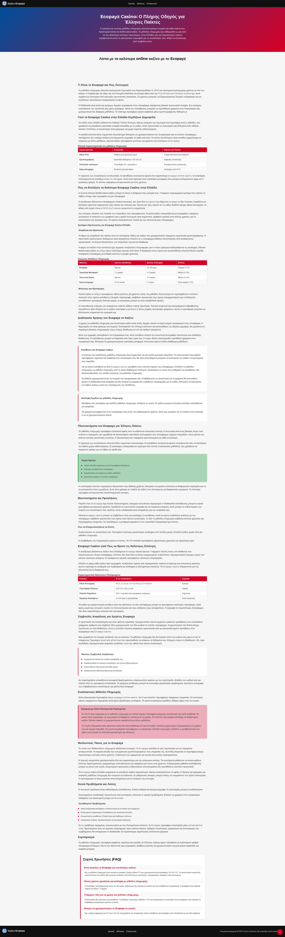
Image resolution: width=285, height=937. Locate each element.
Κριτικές (131, 4)
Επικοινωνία (152, 4)
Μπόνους (141, 4)
